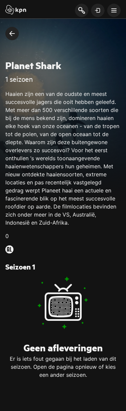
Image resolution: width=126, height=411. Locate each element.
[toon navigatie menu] (114, 10)
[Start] (16, 10)
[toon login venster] (97, 10)
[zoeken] (81, 10)
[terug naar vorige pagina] (12, 33)
